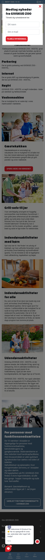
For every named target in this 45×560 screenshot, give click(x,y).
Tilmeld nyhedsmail (17, 39)
